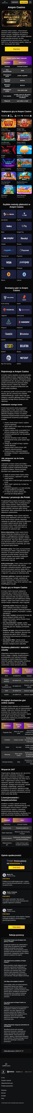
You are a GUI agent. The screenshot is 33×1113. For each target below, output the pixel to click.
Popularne (4, 115)
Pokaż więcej (16, 927)
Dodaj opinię (16, 867)
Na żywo (11, 115)
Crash (18, 115)
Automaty (26, 115)
